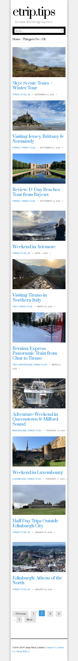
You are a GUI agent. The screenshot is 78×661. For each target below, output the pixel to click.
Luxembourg (19, 479)
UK (43, 39)
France (16, 147)
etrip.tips (33, 12)
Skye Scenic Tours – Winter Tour (32, 85)
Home (16, 39)
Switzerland (25, 364)
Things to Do (31, 39)
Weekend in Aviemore (34, 247)
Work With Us (23, 651)
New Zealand (19, 430)
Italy (14, 306)
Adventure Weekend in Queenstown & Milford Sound (35, 419)
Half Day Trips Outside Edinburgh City (35, 523)
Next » (30, 619)
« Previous (20, 613)
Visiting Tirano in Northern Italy (29, 297)
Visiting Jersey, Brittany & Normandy (38, 139)
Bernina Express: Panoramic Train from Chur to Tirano (34, 353)
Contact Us (51, 647)
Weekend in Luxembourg (37, 472)
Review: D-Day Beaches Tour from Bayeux (36, 192)
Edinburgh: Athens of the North (37, 580)
